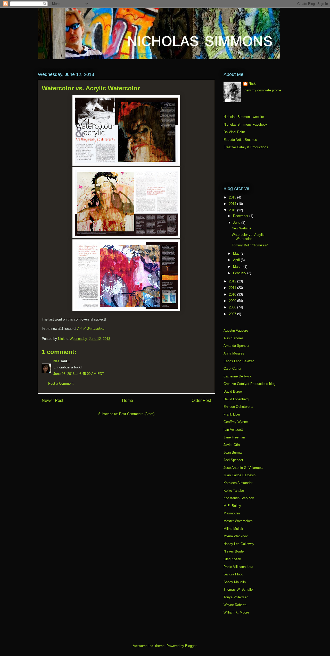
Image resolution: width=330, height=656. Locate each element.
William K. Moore (236, 612)
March (238, 267)
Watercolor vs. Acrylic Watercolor (248, 237)
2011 (233, 288)
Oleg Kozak (232, 559)
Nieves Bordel (234, 551)
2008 (233, 307)
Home (127, 400)
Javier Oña (232, 445)
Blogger (190, 646)
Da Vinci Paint (234, 132)
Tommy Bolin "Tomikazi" (250, 245)
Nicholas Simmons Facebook (245, 124)
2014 (233, 204)
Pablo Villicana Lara (238, 567)
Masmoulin (232, 513)
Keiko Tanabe (234, 491)
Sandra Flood (233, 574)
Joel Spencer (233, 460)
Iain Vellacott (233, 429)
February (240, 273)
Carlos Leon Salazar (239, 361)
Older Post (201, 400)
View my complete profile (262, 90)
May (237, 253)
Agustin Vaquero (236, 330)
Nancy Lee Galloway (239, 544)
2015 (233, 197)
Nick (252, 83)
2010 (233, 294)
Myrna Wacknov (236, 536)
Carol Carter (232, 368)
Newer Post (52, 400)
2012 (233, 281)
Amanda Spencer (236, 346)
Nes (56, 361)
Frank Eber (232, 414)
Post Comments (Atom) (136, 414)
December (241, 216)
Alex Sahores (234, 338)
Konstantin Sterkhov (239, 498)
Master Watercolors (238, 521)
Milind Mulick (233, 529)
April (237, 260)
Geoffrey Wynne (236, 422)
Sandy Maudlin (235, 582)
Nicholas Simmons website (244, 117)
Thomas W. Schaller (239, 589)
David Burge (233, 391)
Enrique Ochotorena (238, 407)
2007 (233, 314)
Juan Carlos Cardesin (239, 475)
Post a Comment (60, 383)
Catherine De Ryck (238, 376)
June (237, 223)
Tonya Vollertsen (236, 597)
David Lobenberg (236, 399)
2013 (233, 210)
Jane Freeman (234, 437)
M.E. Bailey (232, 506)
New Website (241, 228)
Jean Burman (233, 452)
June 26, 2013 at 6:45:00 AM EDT (78, 374)
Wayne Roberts (235, 605)
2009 (233, 301)
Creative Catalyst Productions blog (249, 384)
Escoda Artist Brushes (240, 140)
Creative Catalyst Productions (246, 147)
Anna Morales (234, 353)
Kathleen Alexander (238, 483)
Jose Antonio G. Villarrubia (243, 468)
